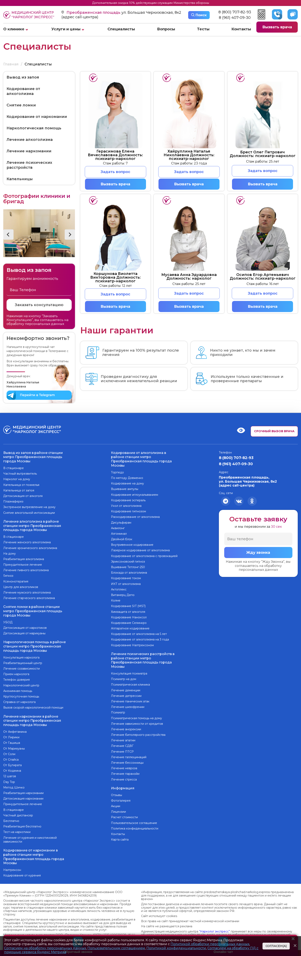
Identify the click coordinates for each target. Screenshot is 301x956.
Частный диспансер (18, 815)
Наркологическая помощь (34, 128)
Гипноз (8, 576)
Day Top (9, 782)
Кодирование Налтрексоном (132, 645)
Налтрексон (12, 870)
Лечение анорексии (126, 729)
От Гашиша (11, 743)
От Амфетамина (15, 732)
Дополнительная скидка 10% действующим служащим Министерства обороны (150, 3)
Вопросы (166, 29)
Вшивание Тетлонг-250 (128, 567)
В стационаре (13, 468)
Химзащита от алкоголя (128, 612)
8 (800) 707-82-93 (234, 12)
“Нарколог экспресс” (214, 931)
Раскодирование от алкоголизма (135, 517)
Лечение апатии (123, 740)
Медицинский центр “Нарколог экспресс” (32, 15)
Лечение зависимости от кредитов (137, 724)
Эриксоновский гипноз (128, 561)
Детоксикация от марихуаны (24, 633)
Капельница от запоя (18, 490)
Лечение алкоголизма (30, 139)
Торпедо (117, 472)
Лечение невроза (124, 768)
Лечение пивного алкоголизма (26, 570)
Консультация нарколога (21, 657)
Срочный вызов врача (274, 431)
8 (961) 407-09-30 (235, 17)
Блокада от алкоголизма (129, 572)
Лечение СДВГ (122, 746)
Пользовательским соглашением (116, 948)
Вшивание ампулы (124, 489)
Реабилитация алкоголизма (23, 559)
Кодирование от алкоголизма (23, 91)
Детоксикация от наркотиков (25, 628)
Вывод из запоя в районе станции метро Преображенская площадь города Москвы (33, 457)
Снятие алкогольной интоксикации (29, 513)
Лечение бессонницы (127, 763)
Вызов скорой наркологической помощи (33, 707)
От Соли (9, 754)
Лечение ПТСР (122, 751)
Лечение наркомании (29, 151)
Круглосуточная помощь (21, 696)
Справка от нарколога (19, 702)
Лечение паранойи (125, 774)
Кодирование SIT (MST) (128, 606)
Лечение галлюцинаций (128, 757)
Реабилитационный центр (22, 663)
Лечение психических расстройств (29, 165)
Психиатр (118, 712)
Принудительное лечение (22, 564)
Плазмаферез (13, 501)
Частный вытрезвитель (20, 473)
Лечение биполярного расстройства (138, 735)
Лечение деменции (125, 690)
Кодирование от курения (22, 875)
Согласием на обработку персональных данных (45, 948)
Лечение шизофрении (127, 707)
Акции (115, 806)
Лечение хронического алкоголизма (30, 548)
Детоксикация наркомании (23, 798)
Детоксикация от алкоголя (23, 496)
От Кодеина (12, 771)
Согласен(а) (276, 946)
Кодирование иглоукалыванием (134, 495)
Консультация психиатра (129, 673)
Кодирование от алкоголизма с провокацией (144, 556)
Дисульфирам (121, 522)
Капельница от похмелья (21, 485)
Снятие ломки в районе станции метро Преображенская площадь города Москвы (32, 611)
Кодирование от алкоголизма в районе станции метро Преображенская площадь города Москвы (141, 459)
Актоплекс (119, 589)
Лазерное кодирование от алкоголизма (140, 550)
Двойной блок (121, 539)
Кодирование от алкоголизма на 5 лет (139, 634)
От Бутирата (12, 765)
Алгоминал (119, 534)
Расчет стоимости (124, 817)
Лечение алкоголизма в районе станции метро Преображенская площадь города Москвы (32, 526)
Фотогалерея (120, 800)
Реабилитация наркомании (23, 793)
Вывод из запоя (23, 77)
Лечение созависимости (21, 668)
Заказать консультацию (39, 305)
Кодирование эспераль (128, 500)
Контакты (241, 29)
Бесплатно (11, 821)
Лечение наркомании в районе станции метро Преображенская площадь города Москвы (32, 720)
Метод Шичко (14, 787)
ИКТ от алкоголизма (126, 584)
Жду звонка (258, 552)
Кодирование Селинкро (129, 623)
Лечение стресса (124, 779)
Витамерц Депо (123, 595)
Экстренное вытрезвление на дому (29, 507)
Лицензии (118, 812)
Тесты (203, 29)
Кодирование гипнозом (128, 511)
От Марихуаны (14, 748)
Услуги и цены (65, 29)
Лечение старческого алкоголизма (29, 598)
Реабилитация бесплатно (22, 826)
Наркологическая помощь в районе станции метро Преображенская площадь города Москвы (34, 646)
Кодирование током (126, 578)
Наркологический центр (21, 685)
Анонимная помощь (17, 691)
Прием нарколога (16, 674)
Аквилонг (118, 528)
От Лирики (11, 737)
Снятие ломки (21, 105)
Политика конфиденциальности (134, 828)
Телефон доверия (16, 679)
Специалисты (121, 29)
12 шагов (9, 776)
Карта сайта (120, 839)
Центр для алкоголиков (20, 587)
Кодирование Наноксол (129, 617)
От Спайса (11, 759)
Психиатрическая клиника (130, 684)
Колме (115, 600)
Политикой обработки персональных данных (210, 944)
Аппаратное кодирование (130, 628)
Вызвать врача (277, 27)
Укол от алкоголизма (126, 506)
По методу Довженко (127, 478)
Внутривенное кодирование (132, 545)
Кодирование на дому (127, 483)
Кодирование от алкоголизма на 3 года (140, 639)
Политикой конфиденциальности (176, 948)
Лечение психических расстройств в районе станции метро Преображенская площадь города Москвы (142, 660)
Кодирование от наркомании (37, 116)
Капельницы (20, 179)
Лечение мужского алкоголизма (27, 592)
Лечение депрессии (126, 696)
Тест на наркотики (17, 832)
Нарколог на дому (16, 479)
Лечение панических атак (130, 701)
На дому (9, 553)
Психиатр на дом (123, 679)
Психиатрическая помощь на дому (136, 718)
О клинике (13, 29)
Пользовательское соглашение (134, 823)
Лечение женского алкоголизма (27, 542)
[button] (8, 234)
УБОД (7, 622)
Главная (10, 64)
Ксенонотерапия (15, 581)
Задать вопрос (115, 172)
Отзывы (116, 795)
